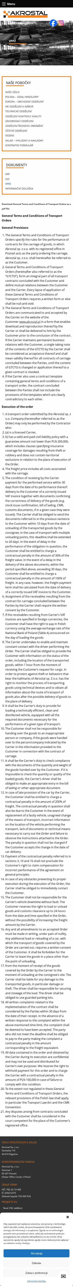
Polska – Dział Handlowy (22, 97)
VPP (7, 174)
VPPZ (8, 183)
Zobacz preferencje (36, 1272)
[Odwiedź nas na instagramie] (60, 23)
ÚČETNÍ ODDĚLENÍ (16, 130)
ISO (7, 179)
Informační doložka (36, 1281)
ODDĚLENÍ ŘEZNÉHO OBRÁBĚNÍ (24, 126)
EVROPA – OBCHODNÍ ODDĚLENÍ (24, 101)
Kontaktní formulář (19, 145)
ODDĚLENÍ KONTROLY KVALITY (23, 116)
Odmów (36, 1263)
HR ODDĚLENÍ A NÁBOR (19, 106)
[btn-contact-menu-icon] (4, 3)
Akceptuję (36, 1253)
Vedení (9, 135)
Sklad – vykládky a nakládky (24, 140)
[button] (67, 1217)
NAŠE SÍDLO (12, 92)
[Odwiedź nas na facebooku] (53, 23)
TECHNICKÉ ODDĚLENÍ (18, 111)
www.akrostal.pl (29, 322)
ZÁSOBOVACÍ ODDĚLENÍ (19, 121)
